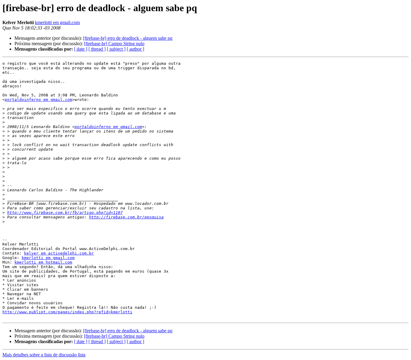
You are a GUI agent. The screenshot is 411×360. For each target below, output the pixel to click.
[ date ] (80, 49)
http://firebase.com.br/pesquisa (126, 217)
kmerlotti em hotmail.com (43, 262)
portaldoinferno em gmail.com (38, 99)
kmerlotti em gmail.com (57, 22)
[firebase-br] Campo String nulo (114, 43)
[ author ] (135, 49)
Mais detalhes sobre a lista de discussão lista (43, 354)
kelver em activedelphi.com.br (59, 253)
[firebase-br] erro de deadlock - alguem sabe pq (127, 38)
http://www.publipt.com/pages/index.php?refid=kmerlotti (67, 312)
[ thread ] (97, 49)
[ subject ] (116, 49)
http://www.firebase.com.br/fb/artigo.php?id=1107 (65, 212)
